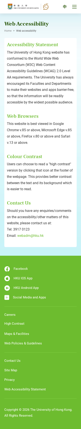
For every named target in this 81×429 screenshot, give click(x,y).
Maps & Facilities (16, 334)
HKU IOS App (23, 278)
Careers (10, 315)
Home (7, 30)
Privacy (9, 380)
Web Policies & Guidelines (23, 343)
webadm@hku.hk (30, 236)
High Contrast (14, 324)
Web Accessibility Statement (25, 389)
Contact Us (12, 361)
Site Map (10, 370)
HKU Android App (26, 288)
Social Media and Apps (29, 297)
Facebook (21, 269)
